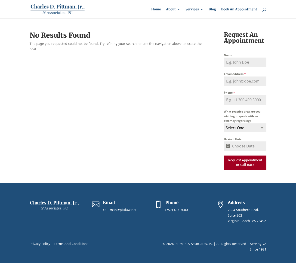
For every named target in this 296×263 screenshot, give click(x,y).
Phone (229, 93)
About (171, 9)
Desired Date (233, 139)
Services (192, 9)
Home (156, 9)
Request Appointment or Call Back (245, 162)
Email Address (235, 74)
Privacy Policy (40, 244)
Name (228, 55)
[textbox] (241, 127)
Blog (212, 9)
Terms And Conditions (71, 244)
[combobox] (245, 127)
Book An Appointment (239, 9)
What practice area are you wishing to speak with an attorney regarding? (242, 116)
